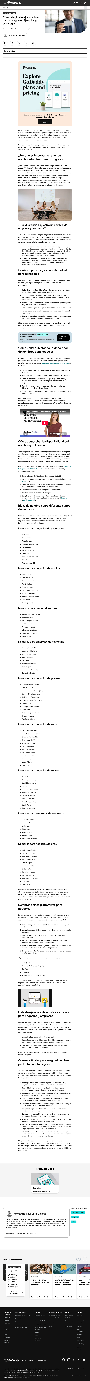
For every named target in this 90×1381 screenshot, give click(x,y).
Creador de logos (81, 1344)
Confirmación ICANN (40, 1320)
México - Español (27, 1360)
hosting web (65, 498)
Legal (5, 1334)
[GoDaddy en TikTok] (73, 1361)
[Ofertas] (73, 2)
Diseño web (36, 1270)
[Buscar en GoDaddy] (85, 7)
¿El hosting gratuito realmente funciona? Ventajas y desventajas (13, 1280)
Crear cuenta (68, 1326)
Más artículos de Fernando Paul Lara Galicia (19, 1233)
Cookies (83, 1368)
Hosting (78, 1337)
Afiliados (51, 1326)
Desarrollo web (10, 13)
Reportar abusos (19, 1318)
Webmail (37, 1332)
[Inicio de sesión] (81, 2)
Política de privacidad (73, 1368)
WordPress (79, 1334)
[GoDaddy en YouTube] (84, 1361)
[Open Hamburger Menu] (4, 3)
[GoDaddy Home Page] (11, 1360)
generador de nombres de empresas (55, 363)
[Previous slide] (78, 1259)
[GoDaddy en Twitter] (78, 1361)
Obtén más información (14, 1292)
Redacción (7, 1337)
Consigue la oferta (62, 337)
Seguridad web (80, 1340)
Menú (4, 7)
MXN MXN (41, 1360)
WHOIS (36, 1335)
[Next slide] (85, 1259)
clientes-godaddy (78, 1212)
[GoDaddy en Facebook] (63, 1361)
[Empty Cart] (84, 3)
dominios (75, 1217)
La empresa (7, 1317)
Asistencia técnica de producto (22, 1315)
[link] (12, 43)
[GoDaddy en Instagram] (68, 1361)
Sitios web (79, 1326)
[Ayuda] (77, 2)
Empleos (6, 1320)
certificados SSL (29, 500)
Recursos (17, 1322)
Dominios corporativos (40, 1324)
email (74, 1222)
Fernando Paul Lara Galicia (17, 35)
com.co (25, 481)
